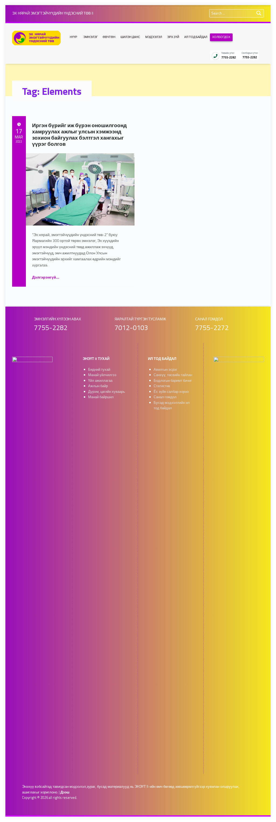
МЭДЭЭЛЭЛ (153, 37)
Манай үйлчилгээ (102, 374)
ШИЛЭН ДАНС (130, 37)
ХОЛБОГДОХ (221, 37)
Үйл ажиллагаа (100, 380)
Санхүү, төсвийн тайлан (173, 374)
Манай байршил (101, 397)
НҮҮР (73, 37)
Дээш (65, 792)
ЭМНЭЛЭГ (90, 37)
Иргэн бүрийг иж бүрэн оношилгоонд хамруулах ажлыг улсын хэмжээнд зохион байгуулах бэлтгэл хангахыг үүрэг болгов (79, 134)
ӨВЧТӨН (109, 37)
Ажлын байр (98, 386)
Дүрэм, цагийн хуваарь (106, 391)
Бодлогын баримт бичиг (173, 380)
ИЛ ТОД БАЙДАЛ (195, 37)
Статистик (162, 386)
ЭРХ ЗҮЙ (173, 37)
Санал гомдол (165, 397)
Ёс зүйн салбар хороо (171, 391)
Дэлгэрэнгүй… (45, 277)
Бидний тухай (99, 369)
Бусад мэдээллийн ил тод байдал (172, 405)
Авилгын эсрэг (165, 369)
